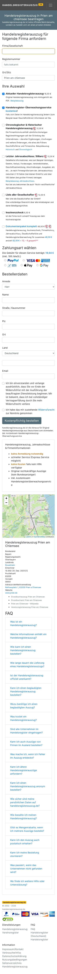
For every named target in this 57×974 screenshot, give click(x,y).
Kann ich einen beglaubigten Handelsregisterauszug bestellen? (25, 691)
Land (5, 347)
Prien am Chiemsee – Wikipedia (24, 604)
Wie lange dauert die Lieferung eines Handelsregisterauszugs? (27, 664)
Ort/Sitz (6, 72)
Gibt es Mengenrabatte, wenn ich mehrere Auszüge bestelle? (27, 829)
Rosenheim (10, 565)
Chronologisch (25, 149)
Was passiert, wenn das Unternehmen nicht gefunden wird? (26, 868)
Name (5, 294)
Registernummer (11, 59)
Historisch (10, 149)
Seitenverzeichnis (11, 963)
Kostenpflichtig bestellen (22, 420)
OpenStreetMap (39, 536)
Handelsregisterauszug (22, 4)
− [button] (6, 502)
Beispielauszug (17, 101)
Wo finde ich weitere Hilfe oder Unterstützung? (27, 883)
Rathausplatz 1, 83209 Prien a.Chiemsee (23, 587)
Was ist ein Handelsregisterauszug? (23, 623)
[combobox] (28, 51)
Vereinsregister (10, 932)
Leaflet (28, 536)
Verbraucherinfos (11, 952)
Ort (4, 334)
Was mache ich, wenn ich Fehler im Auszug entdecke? (27, 756)
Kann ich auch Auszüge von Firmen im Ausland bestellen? (26, 743)
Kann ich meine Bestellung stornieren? (24, 854)
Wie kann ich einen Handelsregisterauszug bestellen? (23, 650)
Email (5, 370)
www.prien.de (11, 593)
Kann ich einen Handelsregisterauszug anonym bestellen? (27, 786)
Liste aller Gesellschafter (25, 194)
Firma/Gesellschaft (12, 45)
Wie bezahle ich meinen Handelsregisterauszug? (23, 816)
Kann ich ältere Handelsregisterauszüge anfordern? (23, 770)
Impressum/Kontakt (13, 949)
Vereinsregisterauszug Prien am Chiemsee (29, 607)
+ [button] (6, 498)
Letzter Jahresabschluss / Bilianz (30, 156)
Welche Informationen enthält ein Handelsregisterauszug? (28, 636)
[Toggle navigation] (50, 5)
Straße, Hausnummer (13, 307)
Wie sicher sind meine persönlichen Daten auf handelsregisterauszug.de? (25, 802)
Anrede (6, 281)
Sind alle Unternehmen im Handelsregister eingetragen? (26, 731)
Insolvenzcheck (18, 212)
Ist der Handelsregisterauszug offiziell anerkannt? (26, 677)
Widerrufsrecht (46, 409)
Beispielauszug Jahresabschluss (20, 181)
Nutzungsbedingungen (14, 959)
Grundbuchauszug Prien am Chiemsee (28, 597)
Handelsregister (39, 939)
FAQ (33, 929)
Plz (4, 321)
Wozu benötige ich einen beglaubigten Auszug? (23, 706)
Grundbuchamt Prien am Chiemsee (26, 600)
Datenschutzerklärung (14, 956)
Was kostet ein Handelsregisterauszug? (23, 718)
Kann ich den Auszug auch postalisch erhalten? (24, 842)
